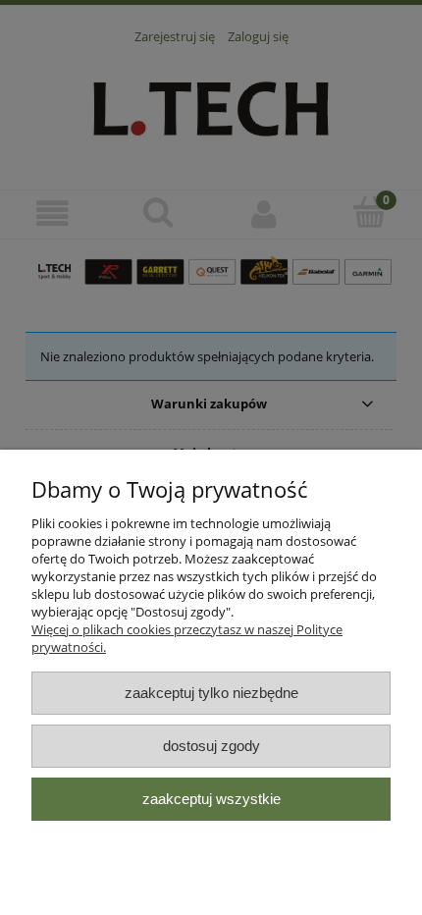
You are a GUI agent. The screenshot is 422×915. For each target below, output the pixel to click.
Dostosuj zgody (211, 745)
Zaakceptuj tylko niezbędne (211, 692)
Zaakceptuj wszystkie (211, 798)
